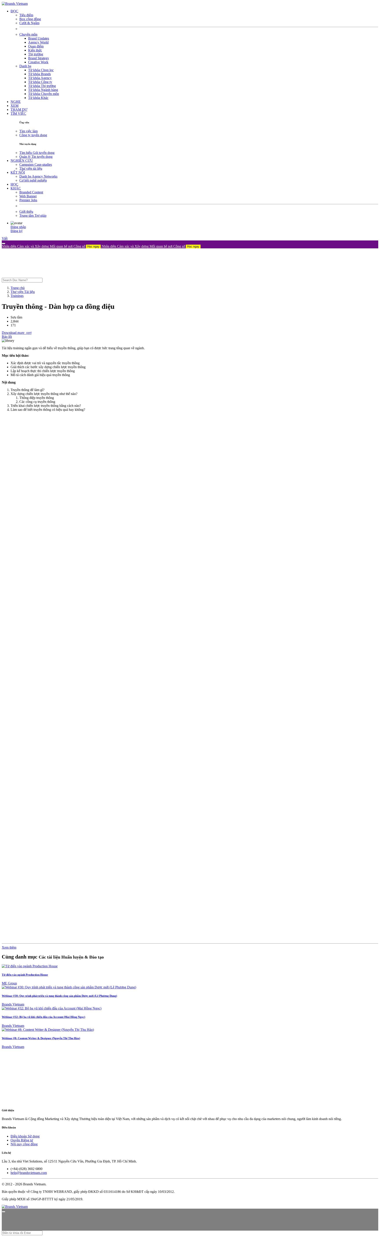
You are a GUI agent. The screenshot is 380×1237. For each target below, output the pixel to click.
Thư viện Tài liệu (23, 292)
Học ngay (93, 246)
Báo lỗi (7, 336)
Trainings (17, 296)
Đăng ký (17, 231)
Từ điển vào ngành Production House (25, 974)
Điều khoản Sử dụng (25, 1136)
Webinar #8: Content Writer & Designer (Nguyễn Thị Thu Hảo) (41, 1038)
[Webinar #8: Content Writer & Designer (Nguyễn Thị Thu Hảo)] (48, 1029)
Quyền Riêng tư (22, 1140)
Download (9, 333)
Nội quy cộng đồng (24, 1144)
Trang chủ (18, 288)
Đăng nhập (18, 227)
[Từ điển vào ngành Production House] (30, 966)
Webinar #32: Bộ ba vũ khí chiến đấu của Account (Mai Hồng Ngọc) (43, 1017)
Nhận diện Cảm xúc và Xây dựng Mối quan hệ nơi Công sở (50, 246)
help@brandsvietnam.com (29, 1173)
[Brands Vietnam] (15, 3)
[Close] (3, 243)
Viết (4, 238)
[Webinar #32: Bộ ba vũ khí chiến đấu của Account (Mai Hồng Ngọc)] (51, 1008)
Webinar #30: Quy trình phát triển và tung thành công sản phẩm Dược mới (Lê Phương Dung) (59, 995)
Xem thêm (9, 947)
